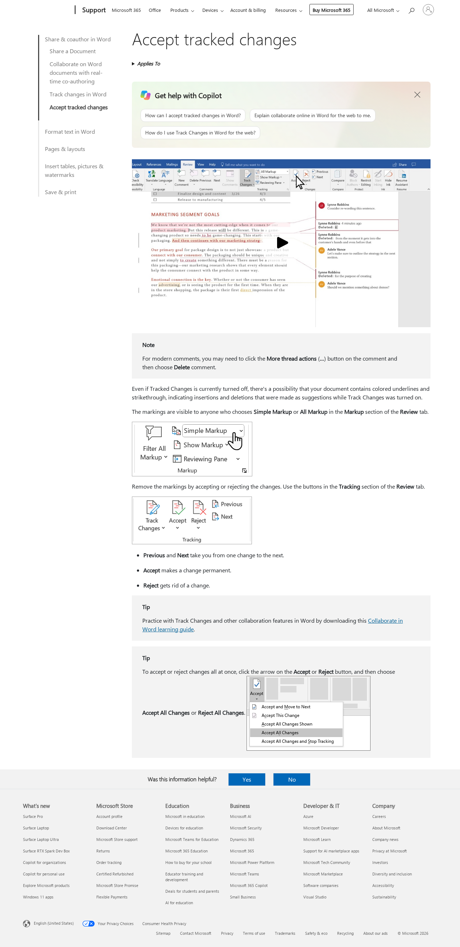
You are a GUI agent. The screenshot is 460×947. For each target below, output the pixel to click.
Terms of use (254, 933)
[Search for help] (411, 9)
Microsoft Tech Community (326, 862)
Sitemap (163, 933)
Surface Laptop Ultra (41, 839)
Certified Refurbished (114, 874)
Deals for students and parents (192, 891)
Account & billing (248, 10)
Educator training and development (184, 876)
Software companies (321, 885)
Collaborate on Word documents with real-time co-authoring (76, 72)
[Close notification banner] (417, 95)
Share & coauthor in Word (78, 39)
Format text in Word (70, 131)
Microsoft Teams (244, 874)
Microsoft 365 (126, 10)
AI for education (179, 902)
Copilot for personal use (44, 874)
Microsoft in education (184, 816)
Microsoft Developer (321, 828)
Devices (210, 10)
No (292, 779)
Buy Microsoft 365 (331, 10)
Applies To (148, 63)
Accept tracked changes (79, 107)
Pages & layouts (65, 148)
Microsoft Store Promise (117, 885)
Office (155, 10)
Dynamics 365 (242, 839)
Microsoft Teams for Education (191, 839)
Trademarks (285, 933)
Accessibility (383, 885)
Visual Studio (314, 897)
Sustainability (384, 897)
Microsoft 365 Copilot (249, 885)
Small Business (243, 897)
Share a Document (73, 51)
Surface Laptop (36, 828)
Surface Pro (33, 816)
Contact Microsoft (195, 933)
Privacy (227, 933)
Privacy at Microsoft (389, 851)
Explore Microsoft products (46, 885)
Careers (379, 816)
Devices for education (184, 828)
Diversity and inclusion (392, 874)
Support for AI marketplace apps (331, 851)
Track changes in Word (78, 94)
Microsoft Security (246, 828)
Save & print (60, 192)
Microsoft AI (240, 816)
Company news (385, 839)
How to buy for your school (188, 862)
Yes (247, 779)
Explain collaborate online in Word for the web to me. (312, 115)
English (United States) (54, 923)
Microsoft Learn (317, 839)
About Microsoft (386, 828)
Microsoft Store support (117, 839)
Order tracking (108, 862)
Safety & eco (316, 933)
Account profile (109, 816)
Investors (380, 862)
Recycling (345, 933)
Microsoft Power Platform (252, 862)
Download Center (111, 828)
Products (179, 10)
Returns (103, 851)
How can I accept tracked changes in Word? (193, 115)
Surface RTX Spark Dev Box (46, 851)
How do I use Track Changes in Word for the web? (200, 132)
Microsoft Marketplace (323, 874)
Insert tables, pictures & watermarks (74, 170)
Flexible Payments (112, 897)
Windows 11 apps (38, 897)
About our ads (375, 933)
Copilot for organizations (44, 862)
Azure (308, 816)
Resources (286, 10)
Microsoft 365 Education (186, 851)
